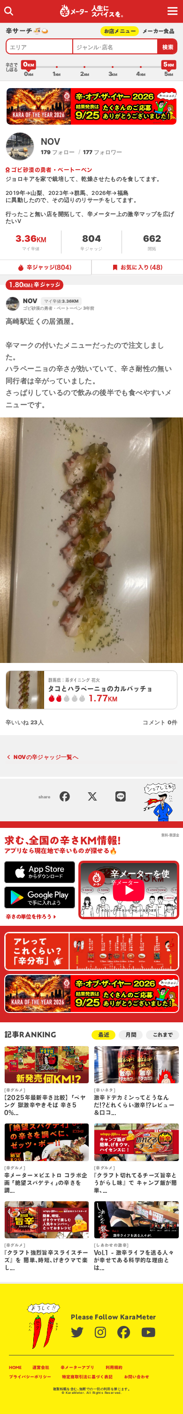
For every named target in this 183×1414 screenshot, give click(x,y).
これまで (162, 1034)
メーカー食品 (158, 31)
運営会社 (40, 1367)
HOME (15, 1367)
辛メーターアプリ (77, 1367)
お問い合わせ (136, 1377)
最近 (103, 1034)
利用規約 (114, 1367)
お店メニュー (120, 31)
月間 (131, 1034)
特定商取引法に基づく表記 (87, 1377)
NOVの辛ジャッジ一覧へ (46, 757)
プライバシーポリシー (30, 1377)
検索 (168, 47)
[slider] (28, 67)
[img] (8, 11)
